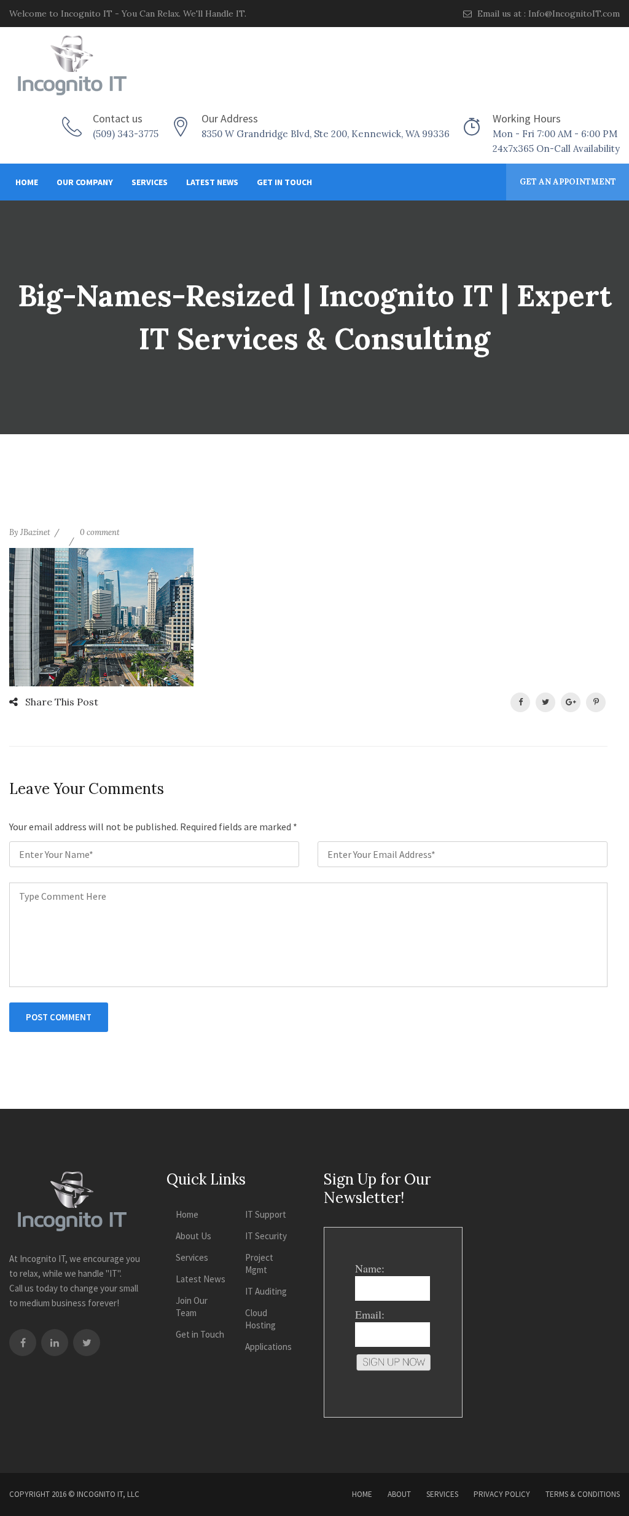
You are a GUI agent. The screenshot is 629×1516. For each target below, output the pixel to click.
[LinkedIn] (54, 1342)
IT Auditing (266, 1291)
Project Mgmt (259, 1264)
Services (149, 182)
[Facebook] (22, 1342)
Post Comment (59, 1017)
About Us (193, 1236)
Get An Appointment (568, 182)
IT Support (265, 1214)
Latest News (212, 182)
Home (26, 182)
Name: (370, 1268)
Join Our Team (192, 1307)
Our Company (85, 182)
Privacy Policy (502, 1494)
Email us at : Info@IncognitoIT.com (547, 13)
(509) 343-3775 (125, 134)
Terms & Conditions (582, 1494)
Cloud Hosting (260, 1319)
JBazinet (35, 532)
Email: (370, 1314)
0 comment (100, 532)
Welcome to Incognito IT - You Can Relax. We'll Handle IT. (127, 13)
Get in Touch (284, 182)
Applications (268, 1346)
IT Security (266, 1236)
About (399, 1494)
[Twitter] (86, 1342)
